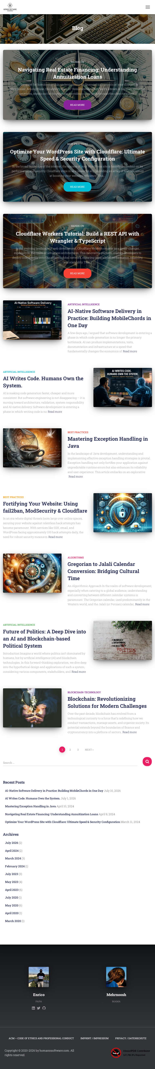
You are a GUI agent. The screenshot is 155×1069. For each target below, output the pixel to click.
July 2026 (11, 843)
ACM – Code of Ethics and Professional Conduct (41, 1038)
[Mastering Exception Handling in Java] (32, 447)
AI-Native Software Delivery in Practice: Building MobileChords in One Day (109, 318)
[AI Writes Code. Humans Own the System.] (122, 387)
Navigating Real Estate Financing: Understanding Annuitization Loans (51, 814)
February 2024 (15, 866)
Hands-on (77, 61)
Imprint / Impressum (95, 1038)
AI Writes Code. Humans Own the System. (32, 798)
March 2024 (13, 858)
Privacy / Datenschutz (130, 1038)
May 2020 (11, 905)
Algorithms (76, 557)
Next (88, 749)
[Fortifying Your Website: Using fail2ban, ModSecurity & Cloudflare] (122, 512)
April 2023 (12, 890)
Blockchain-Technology (84, 692)
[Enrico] (33, 1008)
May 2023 (11, 882)
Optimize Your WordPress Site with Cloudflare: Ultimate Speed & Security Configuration (62, 822)
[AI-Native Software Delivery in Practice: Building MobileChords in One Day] (32, 320)
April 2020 (12, 913)
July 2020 (11, 897)
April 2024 (12, 851)
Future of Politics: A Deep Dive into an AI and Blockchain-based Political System (44, 638)
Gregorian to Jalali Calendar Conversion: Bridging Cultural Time (103, 571)
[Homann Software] (11, 7)
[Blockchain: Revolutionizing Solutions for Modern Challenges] (32, 707)
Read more (77, 104)
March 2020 (13, 921)
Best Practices (77, 144)
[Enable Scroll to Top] (147, 1061)
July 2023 (11, 874)
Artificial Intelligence (84, 304)
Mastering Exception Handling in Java (30, 806)
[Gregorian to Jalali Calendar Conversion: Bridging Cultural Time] (32, 573)
